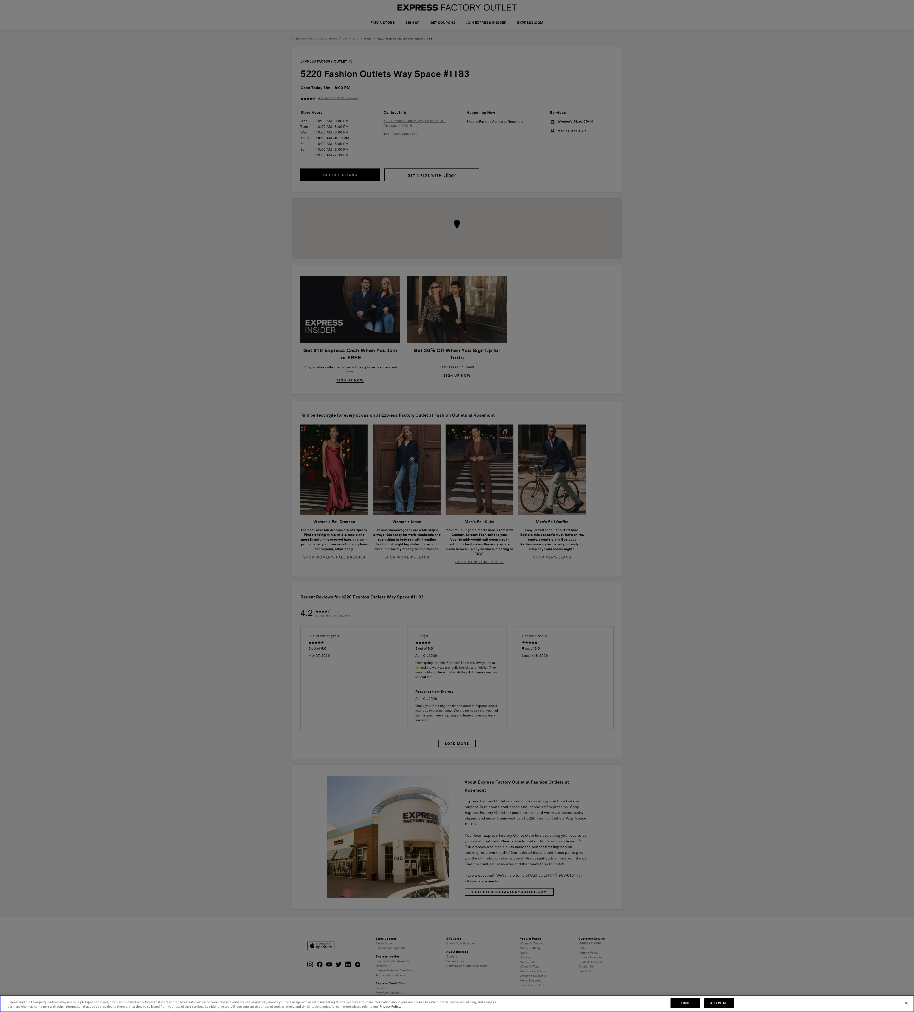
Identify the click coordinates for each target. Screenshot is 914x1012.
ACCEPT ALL (719, 1003)
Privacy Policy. (390, 1007)
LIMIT (685, 1003)
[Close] (906, 1003)
